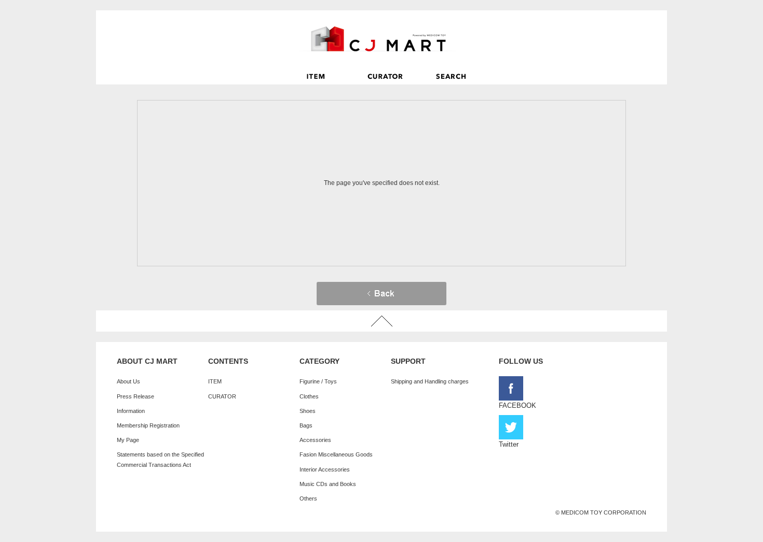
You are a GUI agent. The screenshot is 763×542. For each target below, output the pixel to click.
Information (131, 411)
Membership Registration (148, 425)
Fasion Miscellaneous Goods (336, 454)
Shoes (307, 411)
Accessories (315, 440)
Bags (305, 425)
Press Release (135, 396)
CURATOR (222, 396)
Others (308, 498)
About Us (128, 381)
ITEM (215, 381)
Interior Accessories (324, 469)
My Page (128, 440)
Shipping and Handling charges (430, 381)
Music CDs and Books (327, 484)
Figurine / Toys (318, 381)
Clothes (309, 396)
